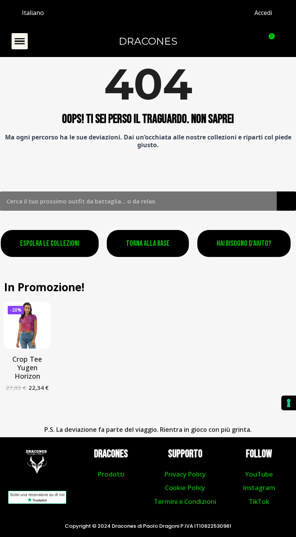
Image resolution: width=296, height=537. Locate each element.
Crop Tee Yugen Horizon (27, 367)
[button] (20, 41)
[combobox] (133, 201)
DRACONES (148, 41)
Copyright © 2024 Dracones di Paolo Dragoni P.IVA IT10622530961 (148, 526)
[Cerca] (286, 201)
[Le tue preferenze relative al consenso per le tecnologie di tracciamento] (288, 403)
